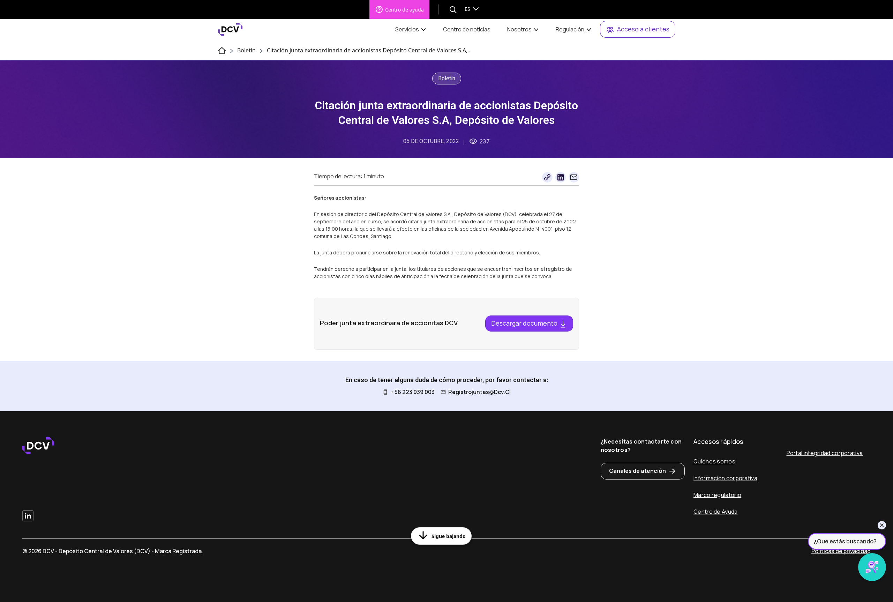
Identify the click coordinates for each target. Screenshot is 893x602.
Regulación (570, 29)
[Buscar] (453, 9)
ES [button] (468, 9)
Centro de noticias (466, 29)
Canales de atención (637, 471)
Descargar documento (525, 323)
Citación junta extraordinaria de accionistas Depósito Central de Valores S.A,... (369, 50)
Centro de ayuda (404, 9)
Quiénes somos (714, 461)
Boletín (246, 50)
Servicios (407, 29)
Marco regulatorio (717, 495)
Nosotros (519, 29)
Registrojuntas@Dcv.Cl (479, 392)
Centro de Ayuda (715, 511)
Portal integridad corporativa (825, 453)
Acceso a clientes (643, 29)
